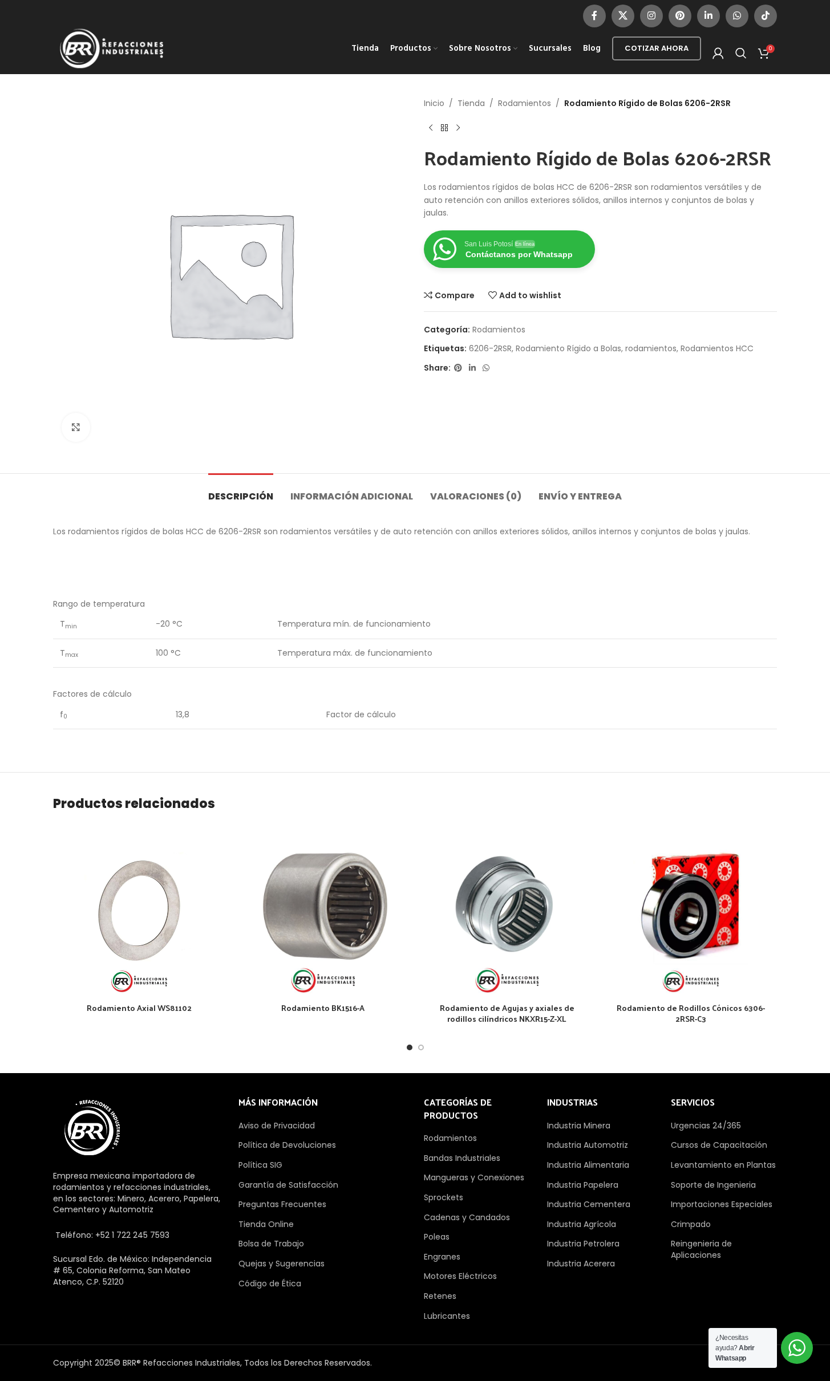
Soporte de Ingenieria (713, 1185)
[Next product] (458, 128)
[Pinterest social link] (680, 16)
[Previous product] (431, 128)
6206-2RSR (490, 348)
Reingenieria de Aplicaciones (701, 1249)
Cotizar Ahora (657, 48)
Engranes (442, 1256)
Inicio (434, 103)
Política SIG (260, 1165)
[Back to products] (444, 128)
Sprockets (443, 1197)
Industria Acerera (581, 1263)
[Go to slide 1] (409, 1047)
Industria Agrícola (581, 1224)
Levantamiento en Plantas (723, 1165)
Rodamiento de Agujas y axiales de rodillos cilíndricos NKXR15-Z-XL (507, 1013)
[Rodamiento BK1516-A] (323, 910)
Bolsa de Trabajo (271, 1243)
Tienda (471, 103)
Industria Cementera (588, 1204)
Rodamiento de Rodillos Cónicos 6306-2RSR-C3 (691, 1013)
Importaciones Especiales (721, 1204)
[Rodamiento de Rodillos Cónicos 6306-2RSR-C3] (691, 910)
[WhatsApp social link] (737, 16)
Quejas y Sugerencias (281, 1263)
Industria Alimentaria (588, 1165)
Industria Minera (578, 1125)
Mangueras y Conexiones (474, 1177)
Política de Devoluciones (287, 1145)
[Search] (741, 53)
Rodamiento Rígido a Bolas (568, 348)
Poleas (437, 1236)
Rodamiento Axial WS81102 (139, 1008)
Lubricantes (447, 1316)
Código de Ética (269, 1283)
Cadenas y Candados (467, 1217)
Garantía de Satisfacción (288, 1185)
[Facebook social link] (594, 16)
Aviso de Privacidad (276, 1125)
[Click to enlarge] (76, 427)
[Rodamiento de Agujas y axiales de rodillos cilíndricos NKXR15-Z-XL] (507, 910)
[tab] (240, 490)
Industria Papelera (582, 1185)
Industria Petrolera (583, 1243)
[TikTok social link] (765, 16)
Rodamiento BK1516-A (323, 1008)
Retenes (440, 1296)
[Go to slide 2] (421, 1047)
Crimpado (691, 1224)
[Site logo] (112, 48)
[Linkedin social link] (708, 16)
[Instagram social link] (651, 16)
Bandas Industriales (462, 1158)
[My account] (718, 53)
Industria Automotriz (587, 1145)
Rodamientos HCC (717, 348)
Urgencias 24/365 (706, 1125)
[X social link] (623, 16)
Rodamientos (524, 103)
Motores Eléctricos (460, 1276)
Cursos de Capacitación (719, 1145)
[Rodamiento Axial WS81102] (139, 910)
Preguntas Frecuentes (282, 1204)
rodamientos (651, 348)
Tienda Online (266, 1224)
